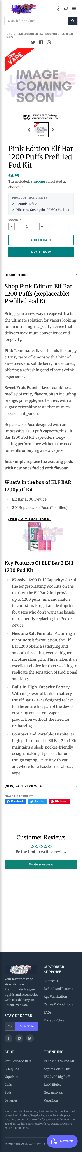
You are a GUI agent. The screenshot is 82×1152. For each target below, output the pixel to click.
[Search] (72, 21)
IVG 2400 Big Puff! (57, 1077)
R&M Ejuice (52, 1085)
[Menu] (74, 8)
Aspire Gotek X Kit (57, 1069)
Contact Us (51, 981)
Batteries (11, 1100)
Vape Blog (51, 1100)
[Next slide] (52, 130)
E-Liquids (12, 1069)
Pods (8, 1092)
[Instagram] (19, 1038)
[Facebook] (8, 1038)
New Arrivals (53, 1092)
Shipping (38, 181)
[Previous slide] (29, 130)
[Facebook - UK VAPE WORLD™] (41, 42)
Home (8, 33)
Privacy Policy (54, 1020)
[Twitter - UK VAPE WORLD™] (33, 42)
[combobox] (41, 21)
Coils (8, 1085)
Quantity (15, 219)
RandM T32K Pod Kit (59, 1061)
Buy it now (41, 252)
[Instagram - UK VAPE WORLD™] (49, 42)
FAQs (47, 1012)
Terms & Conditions (58, 1004)
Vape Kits (11, 1077)
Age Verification (55, 997)
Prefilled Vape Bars (18, 1061)
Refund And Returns (58, 989)
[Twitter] (30, 1038)
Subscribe (27, 1026)
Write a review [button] (41, 864)
